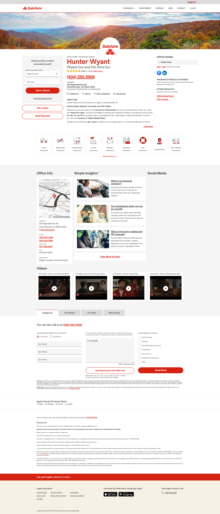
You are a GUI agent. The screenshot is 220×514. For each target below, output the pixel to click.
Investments (145, 8)
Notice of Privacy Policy (58, 496)
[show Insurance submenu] (134, 8)
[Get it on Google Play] (126, 494)
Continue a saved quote (42, 98)
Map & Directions (48, 230)
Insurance (128, 8)
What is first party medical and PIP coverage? (126, 233)
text (163, 67)
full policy (45, 453)
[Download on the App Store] (110, 494)
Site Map (40, 499)
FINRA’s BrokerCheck (165, 96)
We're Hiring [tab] (114, 313)
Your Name (42, 344)
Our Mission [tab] (69, 313)
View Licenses (162, 99)
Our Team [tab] (91, 313)
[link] (32, 8)
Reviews (159, 8)
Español (191, 2)
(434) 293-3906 (81, 77)
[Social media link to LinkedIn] (164, 73)
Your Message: (92, 341)
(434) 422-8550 (46, 241)
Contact (181, 8)
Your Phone (57, 336)
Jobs (170, 8)
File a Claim (43, 108)
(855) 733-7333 (75, 388)
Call (158, 67)
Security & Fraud (56, 492)
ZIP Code (30, 82)
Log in (193, 8)
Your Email (44, 336)
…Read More (148, 126)
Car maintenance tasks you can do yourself (127, 207)
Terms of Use (41, 496)
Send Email (160, 370)
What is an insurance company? (121, 182)
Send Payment (42, 116)
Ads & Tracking (42, 492)
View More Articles (110, 257)
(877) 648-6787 (45, 246)
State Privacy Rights (77, 496)
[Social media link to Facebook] (159, 73)
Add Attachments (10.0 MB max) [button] (110, 370)
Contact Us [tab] (47, 313)
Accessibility (74, 492)
